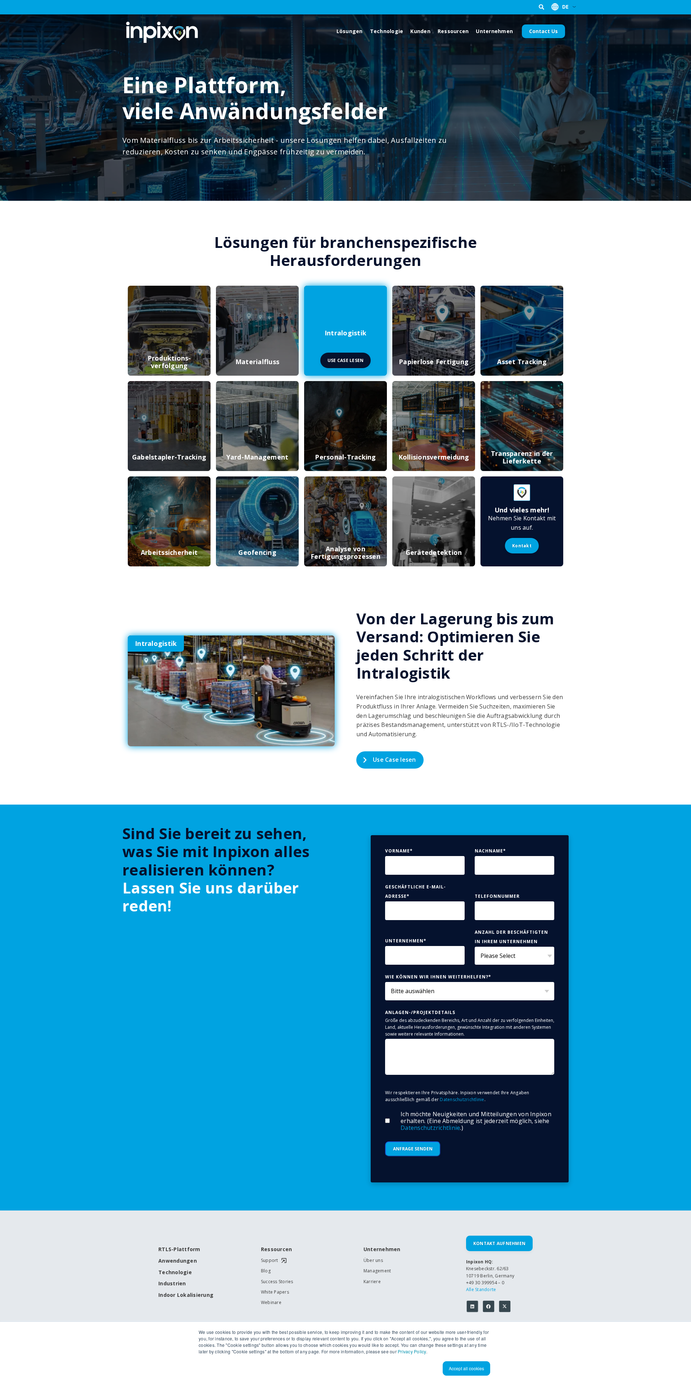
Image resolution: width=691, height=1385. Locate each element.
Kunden (420, 31)
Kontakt (522, 546)
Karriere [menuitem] (372, 1281)
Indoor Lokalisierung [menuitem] (183, 1295)
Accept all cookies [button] (466, 1368)
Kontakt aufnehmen (499, 1243)
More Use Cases (468, 760)
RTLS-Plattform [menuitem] (179, 1249)
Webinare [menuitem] (271, 1302)
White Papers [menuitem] (275, 1292)
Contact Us (543, 31)
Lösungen (350, 31)
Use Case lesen (394, 760)
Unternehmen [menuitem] (382, 1249)
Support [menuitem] (269, 1260)
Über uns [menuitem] (373, 1260)
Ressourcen (453, 31)
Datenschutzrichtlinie (462, 1099)
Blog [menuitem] (266, 1270)
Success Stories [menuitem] (277, 1281)
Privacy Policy (412, 1351)
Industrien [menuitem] (172, 1284)
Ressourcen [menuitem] (276, 1249)
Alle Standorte (481, 1289)
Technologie (386, 31)
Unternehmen (494, 31)
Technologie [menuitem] (175, 1272)
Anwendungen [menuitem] (177, 1261)
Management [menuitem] (377, 1270)
